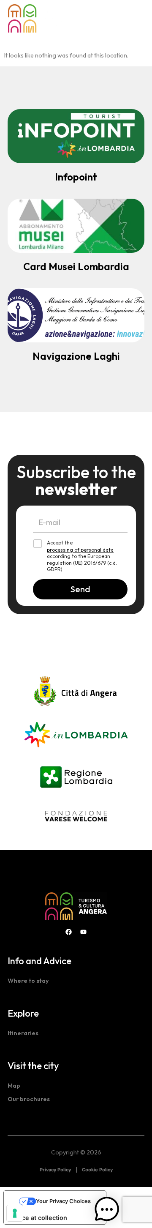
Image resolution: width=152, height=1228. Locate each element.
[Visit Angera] (76, 906)
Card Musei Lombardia (76, 266)
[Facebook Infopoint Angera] (68, 932)
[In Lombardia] (76, 733)
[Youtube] (83, 932)
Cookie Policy (97, 1170)
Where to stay (28, 981)
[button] (137, 18)
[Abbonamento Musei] (76, 226)
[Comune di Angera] (76, 691)
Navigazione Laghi (76, 356)
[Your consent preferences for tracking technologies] (15, 1213)
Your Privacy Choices (63, 1201)
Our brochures (29, 1099)
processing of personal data (80, 550)
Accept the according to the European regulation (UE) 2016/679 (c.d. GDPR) (82, 555)
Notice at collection (38, 1217)
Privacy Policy (55, 1170)
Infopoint (76, 176)
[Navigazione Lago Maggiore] (76, 315)
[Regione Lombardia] (76, 775)
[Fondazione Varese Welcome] (76, 816)
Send (80, 589)
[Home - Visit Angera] (39, 18)
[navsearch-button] (126, 18)
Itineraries (23, 1033)
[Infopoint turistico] (76, 136)
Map (14, 1085)
